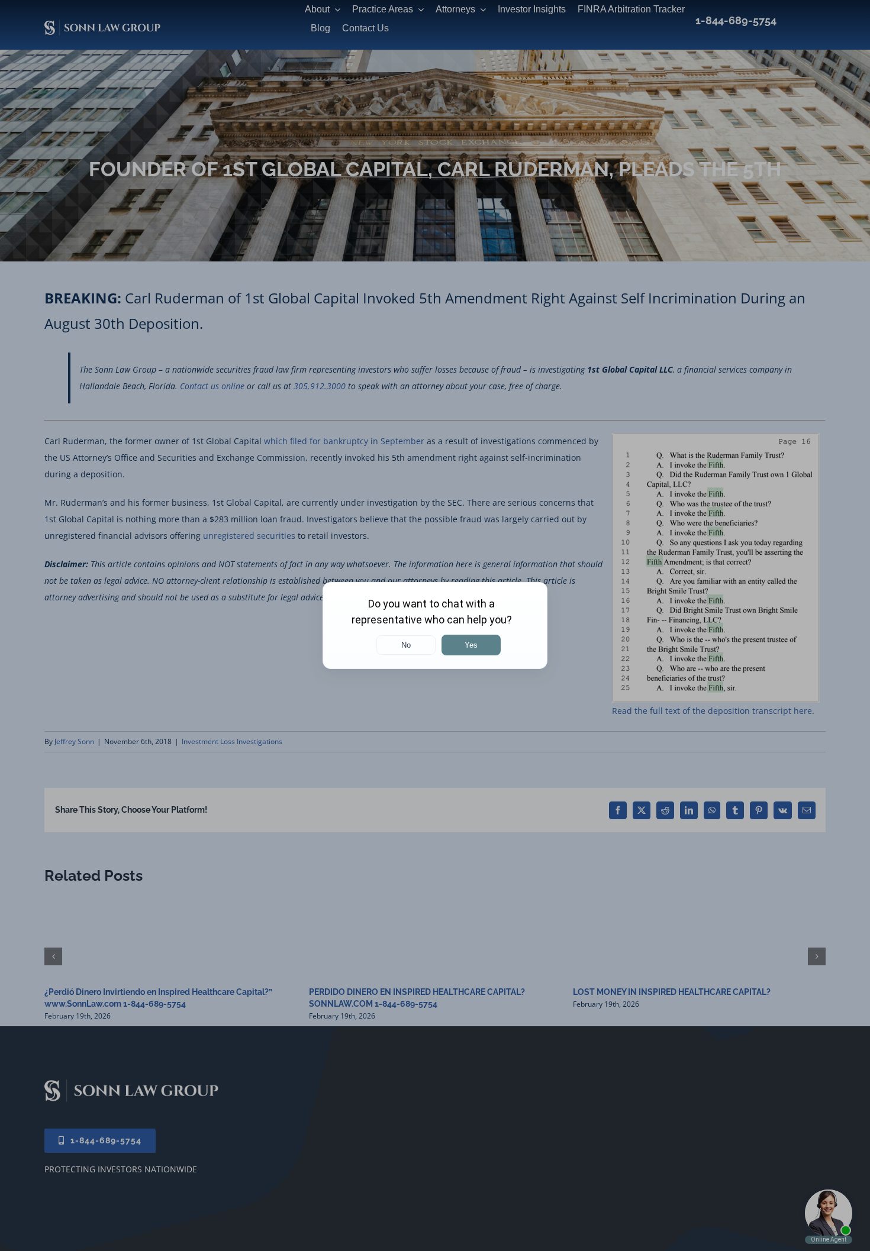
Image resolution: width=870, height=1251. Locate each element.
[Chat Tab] (435, 625)
